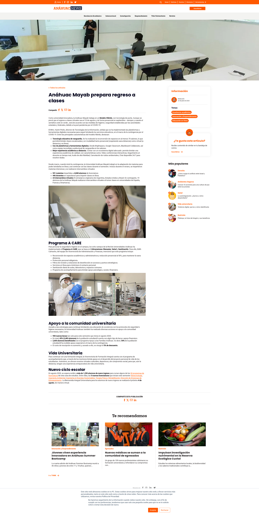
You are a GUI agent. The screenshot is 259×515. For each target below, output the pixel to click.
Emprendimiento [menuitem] (141, 16)
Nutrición (162, 449)
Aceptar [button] (153, 510)
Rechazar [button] (164, 510)
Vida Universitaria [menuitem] (158, 16)
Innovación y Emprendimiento (184, 116)
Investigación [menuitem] (125, 16)
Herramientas (199, 2)
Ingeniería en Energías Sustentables (80, 378)
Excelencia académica (181, 112)
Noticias (173, 2)
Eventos (181, 2)
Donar (167, 2)
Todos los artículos (57, 88)
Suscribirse (175, 152)
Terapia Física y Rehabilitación (108, 378)
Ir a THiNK (52, 475)
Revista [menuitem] (172, 16)
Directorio (189, 2)
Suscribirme (197, 8)
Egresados (109, 449)
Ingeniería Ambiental (57, 378)
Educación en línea (180, 121)
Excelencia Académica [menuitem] (92, 16)
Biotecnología (136, 376)
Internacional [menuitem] (111, 16)
